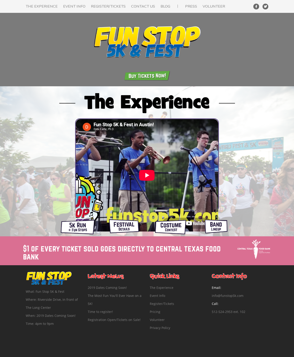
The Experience (42, 6)
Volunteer (214, 6)
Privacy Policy (160, 328)
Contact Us (143, 6)
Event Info (74, 6)
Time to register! (100, 312)
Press (191, 6)
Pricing (155, 312)
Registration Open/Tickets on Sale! (114, 320)
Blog (165, 6)
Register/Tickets (108, 6)
